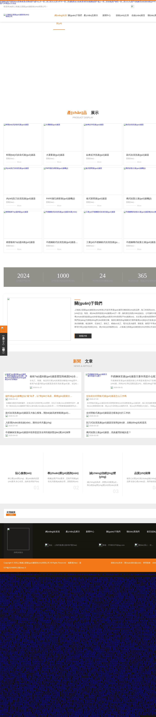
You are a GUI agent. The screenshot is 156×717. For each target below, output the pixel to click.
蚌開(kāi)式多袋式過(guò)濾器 (20, 155)
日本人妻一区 (54, 702)
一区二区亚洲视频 (34, 675)
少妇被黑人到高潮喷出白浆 (32, 603)
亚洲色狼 (20, 638)
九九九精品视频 (33, 588)
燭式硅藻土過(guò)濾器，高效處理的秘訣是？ (108, 432)
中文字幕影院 (67, 650)
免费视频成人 (30, 598)
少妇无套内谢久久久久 (8, 621)
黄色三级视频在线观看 (109, 646)
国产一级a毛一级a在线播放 (105, 679)
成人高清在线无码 (37, 699)
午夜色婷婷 (134, 668)
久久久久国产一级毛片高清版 (34, 617)
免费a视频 (12, 646)
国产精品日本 (15, 706)
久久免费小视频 (88, 622)
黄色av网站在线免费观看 (28, 687)
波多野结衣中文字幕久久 (71, 644)
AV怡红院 (24, 581)
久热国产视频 (121, 653)
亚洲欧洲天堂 (84, 684)
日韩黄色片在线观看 (13, 697)
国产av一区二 (97, 615)
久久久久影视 (37, 595)
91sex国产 (106, 602)
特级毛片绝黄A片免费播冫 (123, 673)
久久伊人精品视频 (7, 578)
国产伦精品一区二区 (86, 692)
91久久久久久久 (137, 651)
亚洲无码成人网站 (139, 706)
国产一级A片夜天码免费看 (19, 702)
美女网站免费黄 (25, 662)
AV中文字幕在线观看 (16, 627)
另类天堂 (108, 600)
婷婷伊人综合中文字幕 (75, 702)
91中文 (47, 605)
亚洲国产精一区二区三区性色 (120, 638)
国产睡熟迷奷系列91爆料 (80, 714)
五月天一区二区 (149, 685)
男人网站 (120, 655)
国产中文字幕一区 (122, 668)
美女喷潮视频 (21, 612)
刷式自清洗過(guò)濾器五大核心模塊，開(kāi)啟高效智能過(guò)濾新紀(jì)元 (38, 413)
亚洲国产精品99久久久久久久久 (12, 624)
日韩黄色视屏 (31, 685)
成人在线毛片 (34, 660)
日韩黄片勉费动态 (47, 588)
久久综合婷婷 (149, 658)
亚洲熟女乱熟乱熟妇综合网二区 (122, 605)
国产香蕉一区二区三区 (40, 684)
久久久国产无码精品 (52, 692)
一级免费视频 (130, 711)
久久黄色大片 (10, 650)
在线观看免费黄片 (48, 629)
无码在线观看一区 (95, 643)
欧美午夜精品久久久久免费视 (72, 660)
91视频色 (27, 585)
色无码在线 (134, 607)
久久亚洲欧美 (66, 590)
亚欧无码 (54, 679)
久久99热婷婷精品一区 (131, 615)
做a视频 (152, 583)
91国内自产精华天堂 (128, 633)
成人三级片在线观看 (53, 706)
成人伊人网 (78, 650)
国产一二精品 (61, 585)
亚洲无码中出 (126, 631)
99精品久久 (93, 639)
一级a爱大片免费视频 (14, 689)
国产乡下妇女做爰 (11, 586)
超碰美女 (59, 663)
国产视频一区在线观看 (114, 583)
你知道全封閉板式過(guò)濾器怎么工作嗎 (106, 396)
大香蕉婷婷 (32, 691)
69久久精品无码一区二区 (9, 644)
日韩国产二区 (20, 597)
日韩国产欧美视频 (125, 680)
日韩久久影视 (9, 692)
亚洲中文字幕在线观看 (104, 701)
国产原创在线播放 (73, 612)
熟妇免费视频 (137, 689)
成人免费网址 (93, 670)
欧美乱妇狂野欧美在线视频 (48, 638)
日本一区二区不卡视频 (33, 624)
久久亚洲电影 (42, 691)
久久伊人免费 (56, 605)
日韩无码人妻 (111, 655)
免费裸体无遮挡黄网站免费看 (114, 643)
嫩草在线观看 (116, 602)
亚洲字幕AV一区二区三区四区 (54, 636)
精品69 (79, 706)
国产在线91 (54, 672)
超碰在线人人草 (51, 699)
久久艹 (109, 595)
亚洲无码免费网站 (87, 679)
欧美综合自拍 (124, 684)
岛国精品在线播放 (96, 680)
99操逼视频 (113, 662)
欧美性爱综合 (11, 638)
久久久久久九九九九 (50, 624)
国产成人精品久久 (133, 643)
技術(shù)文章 (122, 15)
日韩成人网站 (13, 607)
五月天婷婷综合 (65, 593)
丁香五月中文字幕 (98, 583)
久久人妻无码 (56, 650)
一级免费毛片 (92, 696)
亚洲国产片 (126, 701)
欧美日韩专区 (89, 711)
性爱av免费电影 (16, 631)
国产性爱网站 (62, 689)
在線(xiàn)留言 (138, 15)
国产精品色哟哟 (112, 713)
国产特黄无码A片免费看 (21, 633)
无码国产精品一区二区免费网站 (58, 617)
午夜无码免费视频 (95, 581)
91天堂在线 (53, 691)
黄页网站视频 (25, 644)
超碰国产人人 (102, 697)
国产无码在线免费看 (146, 704)
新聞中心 (106, 15)
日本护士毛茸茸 (142, 641)
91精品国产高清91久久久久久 (30, 607)
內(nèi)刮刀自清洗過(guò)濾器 (20, 198)
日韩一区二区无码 (65, 691)
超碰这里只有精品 (87, 662)
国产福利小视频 (85, 675)
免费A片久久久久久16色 (138, 595)
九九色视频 (61, 626)
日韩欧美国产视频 (44, 602)
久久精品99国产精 (142, 605)
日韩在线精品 (150, 691)
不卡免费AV (39, 615)
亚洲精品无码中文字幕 (78, 670)
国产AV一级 (68, 663)
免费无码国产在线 (106, 578)
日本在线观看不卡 (130, 583)
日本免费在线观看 (124, 709)
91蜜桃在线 (113, 609)
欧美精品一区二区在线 (146, 580)
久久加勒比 (59, 595)
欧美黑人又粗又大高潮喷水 (106, 709)
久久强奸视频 (118, 658)
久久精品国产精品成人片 (62, 609)
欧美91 (52, 684)
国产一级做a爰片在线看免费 (112, 617)
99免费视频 (125, 650)
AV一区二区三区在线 (144, 633)
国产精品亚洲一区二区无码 (121, 689)
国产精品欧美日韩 (7, 668)
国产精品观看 (121, 687)
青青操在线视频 (103, 580)
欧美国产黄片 (127, 593)
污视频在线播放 (125, 713)
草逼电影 (75, 679)
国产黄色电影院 (127, 634)
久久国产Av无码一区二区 (136, 619)
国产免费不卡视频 (24, 583)
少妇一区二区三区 (42, 672)
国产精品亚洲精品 (29, 578)
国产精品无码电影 (113, 641)
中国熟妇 (18, 668)
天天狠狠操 (62, 699)
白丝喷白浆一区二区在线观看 (96, 660)
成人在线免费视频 (16, 605)
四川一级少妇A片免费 (120, 626)
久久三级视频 (75, 694)
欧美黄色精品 (29, 605)
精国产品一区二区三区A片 (62, 677)
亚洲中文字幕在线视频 (129, 644)
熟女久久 (142, 668)
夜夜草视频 (144, 621)
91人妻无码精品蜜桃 (141, 593)
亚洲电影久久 (59, 648)
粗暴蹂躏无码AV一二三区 (102, 650)
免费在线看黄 (130, 714)
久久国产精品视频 (54, 680)
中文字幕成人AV (82, 629)
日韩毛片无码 (24, 699)
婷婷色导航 (72, 672)
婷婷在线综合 (92, 667)
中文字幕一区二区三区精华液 (103, 668)
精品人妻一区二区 (80, 578)
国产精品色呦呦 (48, 675)
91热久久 (108, 636)
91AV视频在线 (19, 655)
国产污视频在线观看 (61, 646)
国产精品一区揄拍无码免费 (73, 697)
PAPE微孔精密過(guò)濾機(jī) (60, 198)
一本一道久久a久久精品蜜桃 (120, 685)
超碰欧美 (62, 603)
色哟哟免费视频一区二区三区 (124, 677)
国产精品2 (15, 615)
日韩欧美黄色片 (138, 670)
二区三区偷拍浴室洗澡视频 (113, 624)
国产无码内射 (26, 648)
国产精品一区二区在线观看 (74, 651)
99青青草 (6, 603)
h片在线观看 (132, 600)
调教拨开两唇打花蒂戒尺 (81, 605)
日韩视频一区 (76, 668)
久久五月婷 (40, 706)
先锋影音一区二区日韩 (49, 593)
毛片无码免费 (129, 590)
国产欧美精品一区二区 (56, 598)
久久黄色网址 (79, 701)
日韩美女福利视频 (13, 581)
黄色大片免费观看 (44, 622)
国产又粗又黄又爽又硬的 (41, 679)
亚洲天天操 (151, 581)
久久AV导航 (28, 627)
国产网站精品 (90, 697)
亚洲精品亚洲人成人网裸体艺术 (103, 614)
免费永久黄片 (90, 580)
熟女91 (143, 675)
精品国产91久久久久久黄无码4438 (81, 585)
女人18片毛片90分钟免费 (45, 580)
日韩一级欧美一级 (71, 595)
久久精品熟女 (44, 670)
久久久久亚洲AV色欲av (112, 663)
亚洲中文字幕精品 (113, 644)
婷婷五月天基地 (99, 644)
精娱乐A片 (66, 580)
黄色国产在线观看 (111, 680)
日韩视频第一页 (148, 639)
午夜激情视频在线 (66, 624)
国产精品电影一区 (128, 641)
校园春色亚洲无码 (115, 585)
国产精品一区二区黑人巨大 (91, 627)
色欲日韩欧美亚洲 (83, 638)
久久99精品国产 (17, 672)
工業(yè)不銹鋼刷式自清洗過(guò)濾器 (103, 242)
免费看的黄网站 (6, 626)
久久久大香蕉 (140, 603)
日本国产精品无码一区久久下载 (92, 610)
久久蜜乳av (7, 633)
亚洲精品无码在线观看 (40, 586)
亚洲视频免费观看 (45, 621)
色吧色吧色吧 (144, 687)
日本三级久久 (45, 650)
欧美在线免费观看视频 (82, 624)
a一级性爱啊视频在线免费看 (119, 627)
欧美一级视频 (95, 586)
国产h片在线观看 (72, 619)
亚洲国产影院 (87, 644)
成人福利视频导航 (111, 684)
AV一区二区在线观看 (77, 687)
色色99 (107, 689)
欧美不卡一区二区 (59, 643)
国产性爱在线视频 (49, 713)
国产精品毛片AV (52, 639)
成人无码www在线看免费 (17, 691)
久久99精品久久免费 (54, 627)
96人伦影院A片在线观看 (59, 586)
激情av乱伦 (102, 593)
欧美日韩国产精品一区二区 (95, 702)
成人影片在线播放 (33, 593)
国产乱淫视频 (86, 641)
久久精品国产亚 (46, 660)
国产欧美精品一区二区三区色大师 (38, 592)
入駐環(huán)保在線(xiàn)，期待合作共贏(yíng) (28, 422)
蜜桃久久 (116, 650)
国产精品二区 (56, 701)
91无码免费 (15, 600)
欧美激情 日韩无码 (73, 658)
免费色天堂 (39, 605)
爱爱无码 (29, 597)
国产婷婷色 (14, 694)
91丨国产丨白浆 (21, 682)
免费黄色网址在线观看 (51, 696)
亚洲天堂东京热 (72, 675)
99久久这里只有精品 (17, 651)
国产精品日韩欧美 (42, 614)
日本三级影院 (93, 578)
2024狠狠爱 (26, 663)
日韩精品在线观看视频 (23, 713)
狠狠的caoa (22, 622)
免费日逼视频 (23, 636)
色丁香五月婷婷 (114, 699)
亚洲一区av (32, 677)
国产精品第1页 (127, 586)
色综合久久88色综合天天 (65, 629)
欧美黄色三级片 (135, 697)
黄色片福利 (100, 655)
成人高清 (108, 610)
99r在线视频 (95, 648)
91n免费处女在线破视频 (117, 660)
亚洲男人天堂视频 (115, 593)
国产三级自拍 (29, 672)
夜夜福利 (42, 634)
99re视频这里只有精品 (93, 663)
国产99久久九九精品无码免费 (136, 624)
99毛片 (18, 679)
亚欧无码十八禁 (137, 665)
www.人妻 (125, 663)
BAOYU (115, 610)
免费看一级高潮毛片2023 (86, 685)
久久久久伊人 (122, 682)
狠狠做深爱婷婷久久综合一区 (102, 597)
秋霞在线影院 (5, 600)
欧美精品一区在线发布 (81, 597)
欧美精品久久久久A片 (42, 694)
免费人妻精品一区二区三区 (75, 631)
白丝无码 (117, 701)
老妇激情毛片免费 (39, 662)
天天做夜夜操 (134, 675)
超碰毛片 (134, 580)
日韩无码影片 (111, 622)
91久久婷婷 (142, 581)
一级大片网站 (100, 622)
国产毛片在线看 (11, 636)
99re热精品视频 (38, 585)
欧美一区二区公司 (120, 592)
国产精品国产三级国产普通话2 (24, 602)
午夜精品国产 (39, 597)
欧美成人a (85, 612)
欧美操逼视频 (119, 597)
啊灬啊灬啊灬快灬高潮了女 (55, 600)
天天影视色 (51, 662)
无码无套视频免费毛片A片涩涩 (100, 633)
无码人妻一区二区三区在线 (52, 667)
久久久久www (35, 653)
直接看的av (39, 692)
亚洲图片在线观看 (77, 580)
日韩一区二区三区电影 (71, 627)
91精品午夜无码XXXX (136, 682)
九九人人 (86, 648)
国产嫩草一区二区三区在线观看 (125, 612)
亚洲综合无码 (13, 673)
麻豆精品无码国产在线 (55, 631)
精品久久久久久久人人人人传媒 (66, 615)
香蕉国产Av (60, 612)
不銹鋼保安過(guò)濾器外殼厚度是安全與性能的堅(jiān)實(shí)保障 (37, 432)
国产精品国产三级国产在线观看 (85, 609)
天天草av (71, 588)
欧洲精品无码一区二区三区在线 (131, 662)
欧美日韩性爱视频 (127, 603)
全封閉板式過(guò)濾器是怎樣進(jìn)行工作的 (108, 413)
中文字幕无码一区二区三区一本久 (122, 588)
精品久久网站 (97, 624)
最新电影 (107, 714)
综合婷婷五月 (66, 634)
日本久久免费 (137, 655)
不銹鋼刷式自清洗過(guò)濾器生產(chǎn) (62, 242)
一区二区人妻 (143, 583)
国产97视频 (55, 694)
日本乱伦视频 (103, 708)
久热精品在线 (82, 672)
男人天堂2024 (39, 627)
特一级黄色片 (51, 689)
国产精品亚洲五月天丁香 (78, 639)
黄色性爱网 (31, 612)
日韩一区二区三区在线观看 (38, 709)
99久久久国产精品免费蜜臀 (16, 677)
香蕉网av (45, 702)
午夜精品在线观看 (113, 651)
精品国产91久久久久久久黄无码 (29, 667)
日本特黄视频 (124, 607)
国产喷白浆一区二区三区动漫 (37, 651)
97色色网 (138, 578)
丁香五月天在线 (78, 593)
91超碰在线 (32, 622)
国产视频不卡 (27, 668)
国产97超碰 (10, 629)
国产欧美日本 (137, 685)
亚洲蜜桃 (146, 578)
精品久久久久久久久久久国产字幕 (21, 614)
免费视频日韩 (103, 667)
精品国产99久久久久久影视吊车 (15, 610)
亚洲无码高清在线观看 (79, 633)
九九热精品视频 (73, 699)
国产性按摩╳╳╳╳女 (81, 677)
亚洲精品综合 (73, 684)
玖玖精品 (63, 672)
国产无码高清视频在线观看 (144, 634)
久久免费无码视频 (16, 704)
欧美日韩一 (82, 696)
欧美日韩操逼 (75, 586)
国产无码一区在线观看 (100, 605)
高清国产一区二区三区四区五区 (46, 641)
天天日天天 (113, 696)
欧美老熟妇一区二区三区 (19, 656)
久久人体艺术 (142, 622)
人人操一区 (143, 702)
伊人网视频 (4, 663)
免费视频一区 (19, 592)
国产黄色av (145, 626)
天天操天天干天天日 (88, 699)
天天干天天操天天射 (118, 619)
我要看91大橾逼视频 (145, 612)
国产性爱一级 (137, 713)
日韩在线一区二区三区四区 (80, 607)
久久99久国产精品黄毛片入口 (14, 685)
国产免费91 (150, 660)
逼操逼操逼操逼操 (69, 706)
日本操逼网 (126, 585)
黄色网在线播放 (91, 593)
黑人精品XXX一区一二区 (65, 708)
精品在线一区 (148, 655)
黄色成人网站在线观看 (98, 634)
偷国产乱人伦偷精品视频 (100, 619)
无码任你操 (120, 614)
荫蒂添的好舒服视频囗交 (91, 682)
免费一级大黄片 (65, 679)
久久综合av (151, 675)
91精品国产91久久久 (134, 708)
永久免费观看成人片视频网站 (75, 667)
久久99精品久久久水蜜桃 (145, 609)
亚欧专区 (125, 636)
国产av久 (18, 578)
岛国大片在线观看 (144, 672)
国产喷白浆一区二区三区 (111, 586)
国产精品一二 (56, 644)
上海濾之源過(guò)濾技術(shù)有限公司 (30, 6)
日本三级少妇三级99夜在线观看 (78, 614)
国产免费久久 (41, 680)
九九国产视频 (58, 621)
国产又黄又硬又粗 (97, 600)
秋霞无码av (151, 653)
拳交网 (147, 665)
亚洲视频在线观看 (60, 711)
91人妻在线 (19, 590)
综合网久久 (56, 685)
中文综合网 (144, 614)
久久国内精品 (16, 603)
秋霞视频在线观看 (136, 679)
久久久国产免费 (101, 585)
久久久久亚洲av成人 (52, 590)
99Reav (116, 633)
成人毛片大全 (68, 622)
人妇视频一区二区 (43, 619)
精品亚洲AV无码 (97, 714)
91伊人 (17, 648)
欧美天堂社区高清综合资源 (142, 638)
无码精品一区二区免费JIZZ (77, 643)
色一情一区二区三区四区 (58, 655)
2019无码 (19, 692)
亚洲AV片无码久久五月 (106, 653)
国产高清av (84, 634)
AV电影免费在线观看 (127, 646)
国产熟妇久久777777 (93, 602)
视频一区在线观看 (58, 602)
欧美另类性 (101, 713)
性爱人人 (48, 597)
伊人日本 (61, 673)
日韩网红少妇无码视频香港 (95, 651)
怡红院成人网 (51, 626)
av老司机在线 (106, 626)
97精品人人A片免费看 (121, 639)
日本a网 (105, 588)
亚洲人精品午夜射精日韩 (103, 592)
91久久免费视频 (85, 615)
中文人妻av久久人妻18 (115, 711)
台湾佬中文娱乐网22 (96, 672)
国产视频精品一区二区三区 (124, 578)
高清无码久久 (67, 701)
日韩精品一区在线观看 (135, 691)
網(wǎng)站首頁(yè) (60, 19)
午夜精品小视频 (122, 679)
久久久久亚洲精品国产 (60, 592)
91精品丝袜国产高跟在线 (40, 644)
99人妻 (140, 602)
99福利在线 (70, 626)
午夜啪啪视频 (13, 593)
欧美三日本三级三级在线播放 (106, 665)
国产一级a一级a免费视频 (108, 670)
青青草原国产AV (144, 600)
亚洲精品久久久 (28, 639)
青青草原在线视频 (91, 636)
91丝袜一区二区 (16, 595)
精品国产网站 (21, 588)
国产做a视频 (130, 597)
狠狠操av (37, 668)
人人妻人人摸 (8, 592)
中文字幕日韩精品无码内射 (18, 660)
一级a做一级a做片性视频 (62, 597)
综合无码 (22, 593)
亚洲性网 (132, 622)
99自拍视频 (27, 595)
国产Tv (58, 580)
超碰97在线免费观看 (75, 636)
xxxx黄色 (77, 622)
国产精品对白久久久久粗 (82, 691)
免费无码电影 (101, 595)
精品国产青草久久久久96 (59, 670)
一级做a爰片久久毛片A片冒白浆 (43, 708)
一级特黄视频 (49, 610)
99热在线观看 (130, 598)
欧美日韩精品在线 (44, 643)
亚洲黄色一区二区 (132, 614)
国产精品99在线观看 (67, 638)
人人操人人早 (49, 595)
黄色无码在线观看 (46, 687)
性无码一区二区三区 (124, 694)
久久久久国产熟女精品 (138, 663)
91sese (128, 655)
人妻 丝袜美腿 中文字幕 (134, 658)
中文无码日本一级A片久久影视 (27, 650)
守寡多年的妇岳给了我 (99, 638)
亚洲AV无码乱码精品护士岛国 (28, 665)
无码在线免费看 (140, 586)
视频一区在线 (117, 648)
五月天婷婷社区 (48, 583)
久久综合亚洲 (112, 607)
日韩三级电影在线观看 (106, 687)
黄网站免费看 (18, 643)
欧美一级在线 (89, 709)
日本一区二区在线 (99, 691)
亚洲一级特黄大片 (141, 667)
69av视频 (123, 704)
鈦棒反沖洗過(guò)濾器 (97, 155)
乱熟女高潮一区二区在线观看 (118, 692)
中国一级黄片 (133, 704)
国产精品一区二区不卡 (73, 648)
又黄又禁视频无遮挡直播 (33, 590)
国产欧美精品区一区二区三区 (40, 581)
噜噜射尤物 (85, 586)
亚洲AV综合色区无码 (8, 667)
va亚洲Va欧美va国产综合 (140, 684)
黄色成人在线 (136, 627)
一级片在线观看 (27, 600)
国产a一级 (83, 595)
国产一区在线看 (82, 708)
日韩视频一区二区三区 (48, 673)
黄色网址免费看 (89, 655)
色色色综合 (14, 662)
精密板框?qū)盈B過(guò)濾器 (20, 242)
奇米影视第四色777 (104, 673)
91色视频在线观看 (53, 634)
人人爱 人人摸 (123, 622)
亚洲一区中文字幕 (48, 653)
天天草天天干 (35, 702)
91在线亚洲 (125, 651)
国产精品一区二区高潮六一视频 (121, 667)
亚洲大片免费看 (103, 685)
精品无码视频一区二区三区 (13, 585)
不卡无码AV (150, 711)
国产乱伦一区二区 (44, 677)
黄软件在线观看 (150, 699)
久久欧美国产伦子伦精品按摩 (132, 699)
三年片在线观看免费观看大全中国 (23, 619)
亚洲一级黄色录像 (99, 641)
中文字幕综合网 (82, 680)
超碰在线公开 (61, 684)
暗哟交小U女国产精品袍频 (120, 580)
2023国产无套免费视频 (42, 697)
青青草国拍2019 (29, 714)
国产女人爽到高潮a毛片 (12, 641)
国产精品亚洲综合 (87, 665)
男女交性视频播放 (143, 588)
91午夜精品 (36, 711)
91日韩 (105, 627)
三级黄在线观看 (15, 663)
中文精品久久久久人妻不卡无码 (55, 682)
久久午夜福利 (57, 622)
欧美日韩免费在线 (76, 592)
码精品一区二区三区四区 (97, 598)
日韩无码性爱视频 (73, 656)
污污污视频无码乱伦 (120, 595)
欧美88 (101, 636)
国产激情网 (86, 694)
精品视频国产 (12, 622)
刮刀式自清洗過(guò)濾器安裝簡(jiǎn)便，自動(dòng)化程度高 (116, 422)
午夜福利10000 (125, 670)
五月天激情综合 (61, 588)
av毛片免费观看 (16, 617)
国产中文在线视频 (76, 655)
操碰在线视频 (123, 675)
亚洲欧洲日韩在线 (58, 619)
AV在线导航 (123, 610)
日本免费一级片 (28, 631)
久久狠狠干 (79, 709)
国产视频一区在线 (13, 609)
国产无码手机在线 (129, 602)
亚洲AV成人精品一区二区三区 (43, 663)
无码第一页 (14, 687)
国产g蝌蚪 (122, 696)
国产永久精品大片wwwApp (42, 648)
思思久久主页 (149, 651)
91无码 (49, 609)
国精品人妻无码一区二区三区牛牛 (126, 656)
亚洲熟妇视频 (45, 701)
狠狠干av (152, 667)
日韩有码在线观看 (131, 702)
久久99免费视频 (30, 643)
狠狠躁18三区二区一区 (56, 658)
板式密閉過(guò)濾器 (96, 198)
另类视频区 (117, 636)
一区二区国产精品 (27, 615)
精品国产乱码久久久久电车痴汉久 (89, 588)
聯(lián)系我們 (133, 531)
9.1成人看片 (67, 704)
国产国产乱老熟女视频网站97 (120, 706)
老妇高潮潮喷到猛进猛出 (139, 650)
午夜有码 (6, 706)
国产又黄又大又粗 (46, 646)
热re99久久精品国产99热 (136, 653)
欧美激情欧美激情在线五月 (91, 656)
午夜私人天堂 (29, 692)
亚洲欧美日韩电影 (7, 597)
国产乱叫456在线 (97, 694)
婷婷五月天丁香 (10, 583)
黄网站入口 (87, 650)
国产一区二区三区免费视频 (101, 621)
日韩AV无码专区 (118, 621)
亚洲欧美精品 (151, 682)
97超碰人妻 (26, 679)
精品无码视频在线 (81, 598)
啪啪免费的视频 (28, 641)
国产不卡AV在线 (25, 586)
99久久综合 (63, 639)
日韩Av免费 (86, 668)
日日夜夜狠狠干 (24, 708)
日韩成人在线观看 (28, 706)
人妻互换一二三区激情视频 (23, 626)
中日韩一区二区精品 (57, 614)
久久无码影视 (132, 672)
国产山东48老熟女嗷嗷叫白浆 (143, 631)
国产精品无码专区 (31, 704)
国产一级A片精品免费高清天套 (67, 583)
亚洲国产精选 (131, 581)
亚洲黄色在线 (141, 598)
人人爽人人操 (26, 711)
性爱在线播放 (132, 687)
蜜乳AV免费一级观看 (94, 631)
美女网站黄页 (9, 679)
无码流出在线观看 (33, 629)
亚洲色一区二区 (59, 656)
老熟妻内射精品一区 (139, 709)
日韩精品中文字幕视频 (18, 675)
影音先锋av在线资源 (75, 711)
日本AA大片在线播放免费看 (85, 653)
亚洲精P (18, 639)
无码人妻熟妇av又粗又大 (60, 714)
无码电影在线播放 (97, 684)
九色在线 (138, 629)
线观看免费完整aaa (35, 610)
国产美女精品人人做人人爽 (102, 658)
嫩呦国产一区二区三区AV (80, 617)
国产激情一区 (103, 706)
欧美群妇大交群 (149, 708)
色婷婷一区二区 (114, 634)
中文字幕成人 (79, 602)
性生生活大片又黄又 (7, 588)
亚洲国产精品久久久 (148, 696)
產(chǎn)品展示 (91, 15)
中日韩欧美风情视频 (140, 694)
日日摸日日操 (85, 583)
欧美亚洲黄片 (57, 704)
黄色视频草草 (107, 656)
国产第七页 (25, 634)
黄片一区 (56, 660)
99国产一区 (117, 615)
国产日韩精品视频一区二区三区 (80, 689)
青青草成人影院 (90, 713)
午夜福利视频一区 (43, 714)
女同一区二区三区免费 (18, 709)
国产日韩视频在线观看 (115, 702)
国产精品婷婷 (96, 617)
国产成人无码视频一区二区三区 (106, 704)
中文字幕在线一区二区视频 (62, 578)
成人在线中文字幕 (147, 643)
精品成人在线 (57, 697)
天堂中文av (107, 615)
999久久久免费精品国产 (40, 633)
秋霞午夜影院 (47, 711)
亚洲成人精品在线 (68, 685)
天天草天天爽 (106, 648)
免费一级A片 (37, 583)
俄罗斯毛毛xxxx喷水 (92, 646)
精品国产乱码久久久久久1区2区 (88, 626)
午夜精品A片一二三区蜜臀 (29, 673)
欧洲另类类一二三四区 (140, 585)
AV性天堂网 (92, 708)
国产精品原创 (139, 617)
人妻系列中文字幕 (49, 607)
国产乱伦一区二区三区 (136, 660)
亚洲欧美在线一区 (119, 600)
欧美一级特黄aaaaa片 (22, 684)
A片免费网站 (83, 603)
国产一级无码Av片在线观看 (101, 677)
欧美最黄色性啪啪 (132, 621)
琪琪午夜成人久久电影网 (46, 612)
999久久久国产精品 (50, 603)
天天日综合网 (98, 689)
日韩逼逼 (69, 602)
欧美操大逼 (48, 615)
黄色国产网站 (90, 701)
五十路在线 (65, 694)
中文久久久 (88, 592)
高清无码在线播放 (96, 629)
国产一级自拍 (50, 585)
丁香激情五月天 (118, 714)
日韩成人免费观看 (16, 658)
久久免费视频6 (91, 687)
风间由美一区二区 (16, 580)
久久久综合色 (39, 626)
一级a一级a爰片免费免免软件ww (104, 675)
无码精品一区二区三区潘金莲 (35, 658)
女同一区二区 (40, 631)
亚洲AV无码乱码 (133, 696)
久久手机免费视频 (136, 692)
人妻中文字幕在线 (44, 578)
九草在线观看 (42, 598)
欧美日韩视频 (8, 701)
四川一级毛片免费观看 (138, 610)
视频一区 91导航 (6, 655)
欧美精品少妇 (15, 711)
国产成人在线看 (31, 638)
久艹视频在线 (40, 689)
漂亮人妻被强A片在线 (57, 709)
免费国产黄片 (110, 694)
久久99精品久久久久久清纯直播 (67, 610)
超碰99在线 (144, 656)
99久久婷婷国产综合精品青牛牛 (111, 590)
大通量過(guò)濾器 (55, 155)
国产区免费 (148, 679)
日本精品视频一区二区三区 (145, 590)
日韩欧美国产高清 (69, 680)
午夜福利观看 (57, 581)
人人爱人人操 (103, 609)
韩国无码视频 (85, 619)
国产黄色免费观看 (56, 651)
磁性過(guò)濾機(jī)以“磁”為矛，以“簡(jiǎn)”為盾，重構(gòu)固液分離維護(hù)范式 (38, 396)
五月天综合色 (5, 672)
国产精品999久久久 (99, 607)
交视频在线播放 (45, 704)
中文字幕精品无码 (138, 701)
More (19, 162)
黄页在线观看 (72, 603)
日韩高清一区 (24, 653)
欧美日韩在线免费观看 (111, 631)
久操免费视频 (79, 663)
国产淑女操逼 (27, 697)
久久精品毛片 (144, 644)
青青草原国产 (40, 609)
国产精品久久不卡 (45, 656)
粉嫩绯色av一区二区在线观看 (11, 714)
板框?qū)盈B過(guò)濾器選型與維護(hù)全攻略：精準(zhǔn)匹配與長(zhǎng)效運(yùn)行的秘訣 (54, 376)
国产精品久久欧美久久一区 (83, 704)
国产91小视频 (34, 701)
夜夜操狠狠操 (47, 668)
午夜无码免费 (22, 646)
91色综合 (69, 598)
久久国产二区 (39, 600)
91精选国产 (140, 711)
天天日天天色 (86, 658)
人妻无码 (11, 598)
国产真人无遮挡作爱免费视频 (114, 581)
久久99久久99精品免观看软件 (36, 655)
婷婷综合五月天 (125, 665)
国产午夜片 (33, 656)
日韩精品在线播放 (105, 639)
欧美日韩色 (4, 580)
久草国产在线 (91, 673)
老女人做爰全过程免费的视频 (78, 600)
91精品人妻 (128, 617)
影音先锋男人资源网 (116, 598)
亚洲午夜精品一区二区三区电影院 (85, 590)
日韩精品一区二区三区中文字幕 (75, 581)
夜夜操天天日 (60, 675)
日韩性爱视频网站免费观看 (69, 641)
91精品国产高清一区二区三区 (31, 696)
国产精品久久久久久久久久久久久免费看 (104, 603)
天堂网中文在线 (10, 665)
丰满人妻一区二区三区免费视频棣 (70, 713)
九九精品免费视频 (35, 636)
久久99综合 (20, 598)
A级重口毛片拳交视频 (126, 609)
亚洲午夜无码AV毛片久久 (27, 621)
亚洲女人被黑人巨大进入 (75, 673)
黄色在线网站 (102, 699)
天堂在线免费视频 (26, 694)
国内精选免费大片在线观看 (115, 672)
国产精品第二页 (63, 607)
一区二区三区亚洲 (74, 682)
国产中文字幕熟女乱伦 (144, 597)
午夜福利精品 (13, 699)
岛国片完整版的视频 (10, 653)
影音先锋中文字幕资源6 (65, 653)
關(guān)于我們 (75, 15)
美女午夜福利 (135, 626)
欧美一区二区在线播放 (61, 668)
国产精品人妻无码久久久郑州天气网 (55, 665)
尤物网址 (91, 595)
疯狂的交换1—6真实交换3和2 (139, 592)
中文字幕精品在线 (109, 682)
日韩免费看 (60, 662)
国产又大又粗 (29, 580)
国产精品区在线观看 (131, 648)
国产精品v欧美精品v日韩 (116, 691)
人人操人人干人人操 (69, 696)
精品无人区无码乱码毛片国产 (101, 612)
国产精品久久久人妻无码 (60, 633)
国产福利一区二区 (44, 685)
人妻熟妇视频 (33, 646)
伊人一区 (13, 708)
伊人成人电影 (136, 639)
